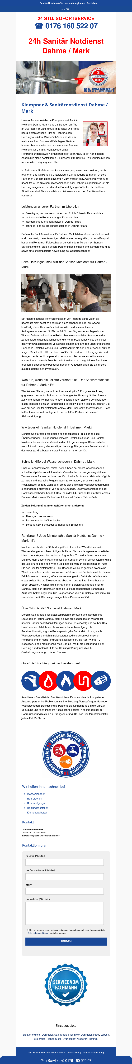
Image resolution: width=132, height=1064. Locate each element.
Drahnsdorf (69, 1039)
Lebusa (104, 1034)
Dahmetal (86, 1034)
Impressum (74, 1052)
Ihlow (96, 1034)
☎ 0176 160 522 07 (66, 25)
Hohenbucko (54, 1039)
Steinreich (40, 1039)
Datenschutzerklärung (38, 932)
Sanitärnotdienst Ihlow (67, 1034)
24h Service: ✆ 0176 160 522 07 (66, 1060)
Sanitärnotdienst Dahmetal (38, 1034)
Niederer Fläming (87, 1039)
